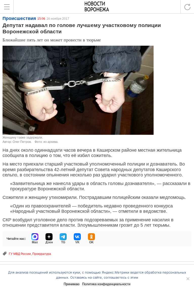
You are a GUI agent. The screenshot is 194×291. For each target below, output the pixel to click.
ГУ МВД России (20, 254)
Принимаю (72, 284)
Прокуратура (41, 254)
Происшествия (19, 18)
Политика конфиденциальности (106, 284)
